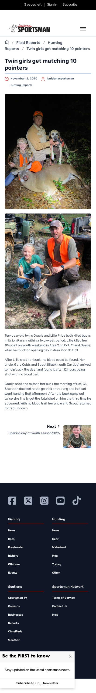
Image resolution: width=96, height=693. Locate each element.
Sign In (52, 5)
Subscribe (70, 5)
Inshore (13, 556)
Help (55, 615)
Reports (13, 623)
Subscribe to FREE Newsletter (37, 683)
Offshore (14, 564)
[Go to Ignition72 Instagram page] (44, 500)
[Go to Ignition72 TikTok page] (76, 500)
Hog (55, 556)
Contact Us (59, 606)
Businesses (15, 615)
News (11, 530)
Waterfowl (59, 547)
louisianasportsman (60, 78)
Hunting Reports (21, 85)
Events (12, 572)
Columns (14, 606)
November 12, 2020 (23, 78)
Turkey (56, 564)
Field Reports (28, 43)
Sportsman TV (17, 598)
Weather (14, 640)
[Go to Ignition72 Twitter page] (28, 500)
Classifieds (15, 631)
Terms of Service (63, 598)
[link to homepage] (29, 28)
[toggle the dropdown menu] (82, 29)
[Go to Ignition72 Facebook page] (12, 500)
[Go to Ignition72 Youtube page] (60, 500)
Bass (11, 539)
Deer (55, 539)
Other (56, 572)
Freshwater (16, 547)
